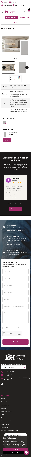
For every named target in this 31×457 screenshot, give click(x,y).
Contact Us (4, 402)
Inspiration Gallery (6, 405)
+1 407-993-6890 (13, 255)
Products (9, 22)
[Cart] (29, 12)
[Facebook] (2, 384)
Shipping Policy (5, 427)
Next (27, 67)
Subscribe (24, 367)
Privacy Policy (5, 424)
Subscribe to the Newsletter (13, 328)
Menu (2, 13)
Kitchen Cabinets (19, 22)
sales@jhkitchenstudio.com (16, 230)
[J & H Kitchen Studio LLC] (10, 11)
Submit (15, 342)
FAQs (2, 414)
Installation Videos (6, 411)
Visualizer (3, 408)
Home (2, 22)
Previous (4, 67)
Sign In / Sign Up (21, 5)
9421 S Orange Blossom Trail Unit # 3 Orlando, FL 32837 (17, 378)
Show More (14, 197)
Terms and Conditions (7, 421)
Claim (2, 418)
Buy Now (6, 140)
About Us (3, 398)
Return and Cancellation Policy (9, 430)
